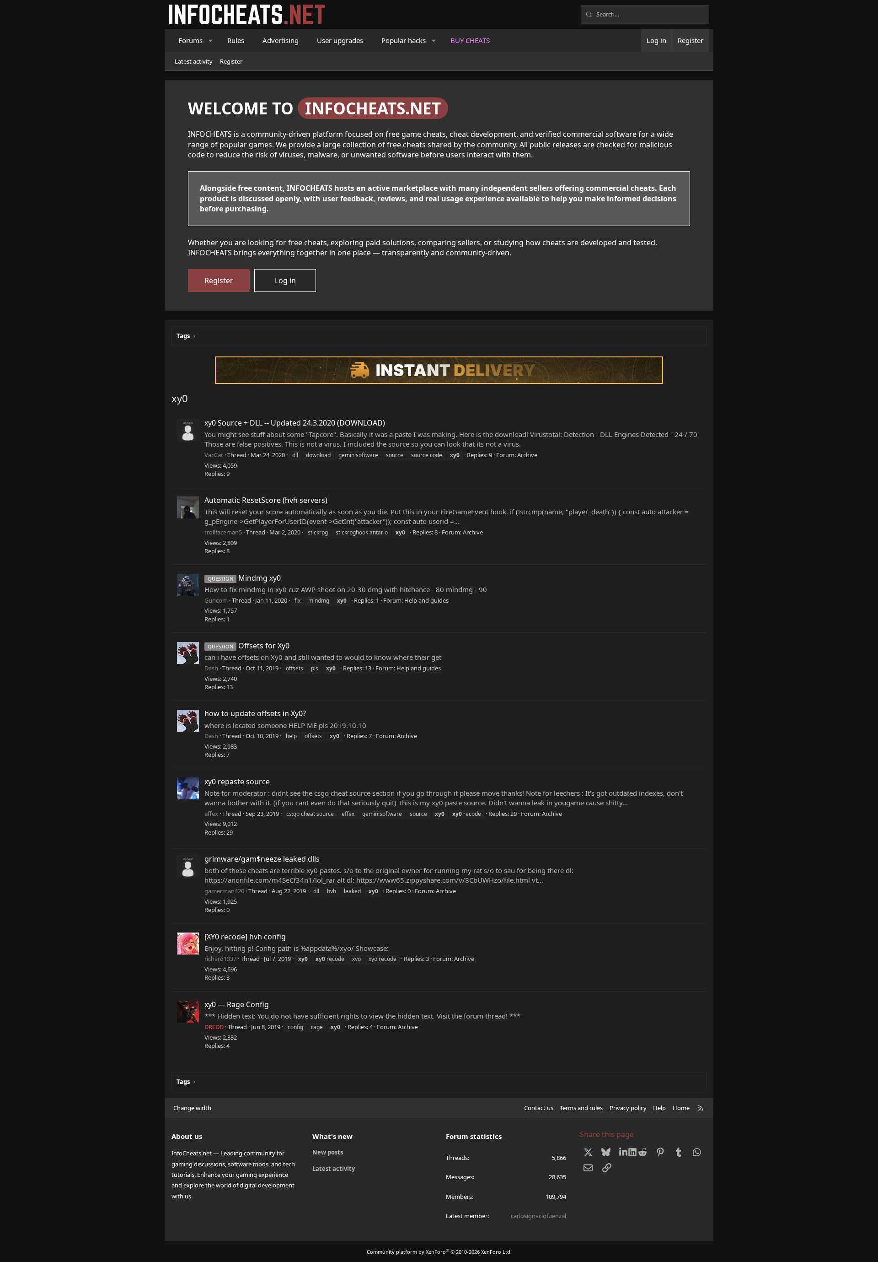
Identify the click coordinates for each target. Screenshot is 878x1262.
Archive (527, 455)
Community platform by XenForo (439, 1251)
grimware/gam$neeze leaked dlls (262, 859)
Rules (235, 40)
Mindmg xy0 (244, 578)
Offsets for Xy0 (248, 646)
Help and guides (426, 600)
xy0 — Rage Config (236, 1004)
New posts (327, 1152)
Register (231, 61)
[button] (211, 40)
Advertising (280, 40)
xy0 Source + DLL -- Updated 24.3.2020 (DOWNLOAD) (294, 423)
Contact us (538, 1108)
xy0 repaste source (237, 782)
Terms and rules (581, 1108)
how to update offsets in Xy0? (255, 713)
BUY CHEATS (470, 40)
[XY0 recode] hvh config (245, 937)
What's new (332, 1136)
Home (681, 1108)
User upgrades (340, 40)
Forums (190, 40)
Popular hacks (403, 40)
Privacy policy (628, 1108)
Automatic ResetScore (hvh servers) (265, 500)
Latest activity (194, 61)
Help (659, 1108)
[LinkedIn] (624, 1152)
